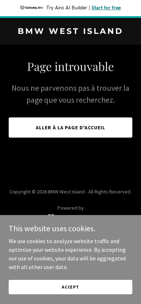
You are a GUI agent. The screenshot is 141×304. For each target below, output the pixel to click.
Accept (70, 287)
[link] (70, 31)
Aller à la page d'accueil (71, 127)
